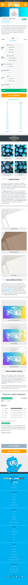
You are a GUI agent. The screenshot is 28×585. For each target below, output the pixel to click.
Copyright (14, 546)
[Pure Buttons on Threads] (8, 577)
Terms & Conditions (14, 557)
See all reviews (14, 446)
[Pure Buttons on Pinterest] (19, 577)
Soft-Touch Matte (11, 47)
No (9, 70)
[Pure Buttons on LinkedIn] (14, 577)
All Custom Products (14, 505)
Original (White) (11, 55)
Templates (14, 517)
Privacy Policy (14, 549)
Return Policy (14, 551)
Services (14, 534)
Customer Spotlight (14, 531)
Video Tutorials (14, 519)
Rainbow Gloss (11, 49)
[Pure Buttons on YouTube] (22, 577)
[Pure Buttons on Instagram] (6, 577)
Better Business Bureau (14, 571)
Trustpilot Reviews (14, 566)
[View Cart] (25, 4)
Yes (9, 72)
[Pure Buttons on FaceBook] (11, 577)
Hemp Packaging (9, 291)
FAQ (14, 514)
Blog (14, 539)
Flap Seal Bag (11, 78)
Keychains (14, 502)
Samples (20, 131)
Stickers (14, 499)
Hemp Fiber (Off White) (12, 60)
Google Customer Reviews (14, 569)
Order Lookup (14, 487)
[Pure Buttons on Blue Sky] (17, 577)
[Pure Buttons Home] (14, 4)
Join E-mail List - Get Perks (14, 522)
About (14, 529)
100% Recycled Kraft (8, 289)
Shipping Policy (14, 554)
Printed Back (11, 66)
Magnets (14, 497)
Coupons (14, 511)
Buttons (14, 494)
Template (7, 131)
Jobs (14, 537)
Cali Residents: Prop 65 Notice (14, 559)
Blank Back (11, 64)
